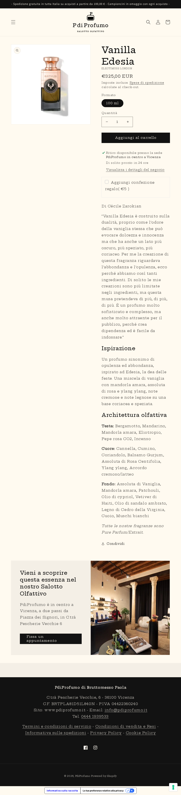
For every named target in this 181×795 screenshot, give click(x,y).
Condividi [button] (115, 544)
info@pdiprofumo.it (126, 710)
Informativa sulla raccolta (62, 790)
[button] (13, 22)
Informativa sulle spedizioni (55, 733)
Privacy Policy (106, 733)
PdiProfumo (82, 776)
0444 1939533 (95, 716)
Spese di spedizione (147, 82)
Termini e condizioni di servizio (56, 726)
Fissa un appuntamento (41, 638)
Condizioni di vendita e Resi (125, 726)
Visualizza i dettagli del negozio (135, 170)
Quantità (109, 113)
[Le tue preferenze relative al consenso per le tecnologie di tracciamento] (173, 787)
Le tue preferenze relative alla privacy (103, 790)
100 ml (112, 103)
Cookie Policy (141, 733)
